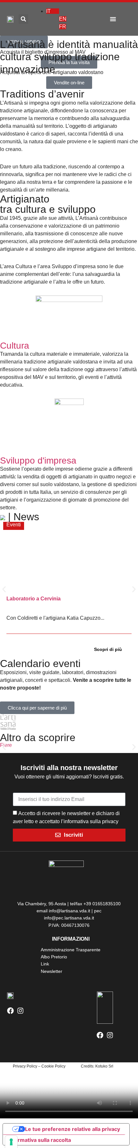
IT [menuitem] (48, 11)
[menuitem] (52, 11)
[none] (68, 19)
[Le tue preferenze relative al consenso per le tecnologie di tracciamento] (11, 1142)
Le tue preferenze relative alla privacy (72, 1129)
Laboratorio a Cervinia (33, 598)
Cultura (14, 346)
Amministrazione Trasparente (70, 949)
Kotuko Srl (104, 1066)
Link (45, 963)
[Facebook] (10, 1010)
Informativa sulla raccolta (39, 1140)
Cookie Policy (53, 1066)
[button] (113, 19)
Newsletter (51, 971)
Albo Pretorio (54, 956)
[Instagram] (20, 1010)
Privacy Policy (25, 1066)
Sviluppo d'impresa (38, 461)
